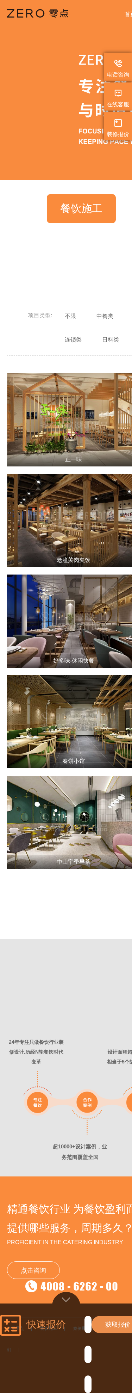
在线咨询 (49, 438)
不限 (70, 316)
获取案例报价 (97, 438)
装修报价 (118, 134)
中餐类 (104, 316)
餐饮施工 (81, 208)
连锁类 (73, 340)
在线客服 (118, 104)
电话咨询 (118, 75)
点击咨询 (33, 1270)
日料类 (110, 340)
